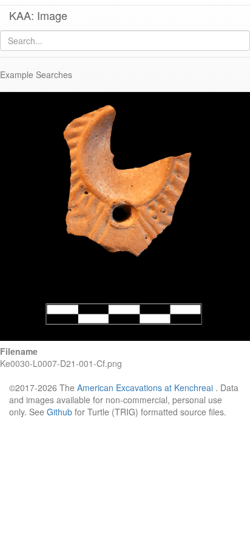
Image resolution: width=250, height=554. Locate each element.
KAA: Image (38, 15)
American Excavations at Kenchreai (145, 387)
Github (59, 412)
